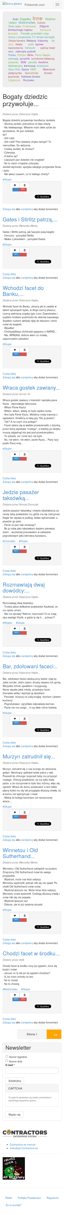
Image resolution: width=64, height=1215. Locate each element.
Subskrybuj (15, 1080)
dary (10, 44)
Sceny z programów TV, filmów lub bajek (31, 37)
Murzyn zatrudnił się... (29, 756)
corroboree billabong (42, 58)
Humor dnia (15, 1061)
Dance (25, 69)
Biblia (30, 55)
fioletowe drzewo (30, 76)
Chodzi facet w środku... (31, 953)
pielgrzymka (15, 73)
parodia (32, 62)
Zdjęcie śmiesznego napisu (28, 28)
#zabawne (43, 66)
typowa (39, 44)
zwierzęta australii (25, 51)
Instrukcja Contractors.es (24, 1148)
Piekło (8, 1198)
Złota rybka (14, 26)
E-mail (10, 1065)
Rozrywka (28, 80)
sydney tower (47, 48)
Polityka (21, 55)
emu (10, 51)
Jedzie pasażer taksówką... (21, 495)
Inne (37, 18)
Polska (12, 55)
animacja (13, 58)
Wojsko (8, 622)
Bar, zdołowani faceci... (30, 666)
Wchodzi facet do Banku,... (23, 291)
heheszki (30, 48)
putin (31, 44)
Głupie (8, 179)
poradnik (25, 58)
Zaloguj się (9, 209)
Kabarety (43, 40)
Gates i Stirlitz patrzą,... (30, 219)
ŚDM (23, 62)
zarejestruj (27, 209)
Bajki (15, 19)
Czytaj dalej (9, 274)
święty (18, 44)
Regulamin (53, 1198)
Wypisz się (14, 1114)
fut (53, 40)
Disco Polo (14, 69)
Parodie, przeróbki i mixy (35, 33)
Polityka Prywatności (29, 1198)
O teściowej (29, 26)
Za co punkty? (14, 1205)
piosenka (13, 62)
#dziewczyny (15, 66)
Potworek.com (35, 4)
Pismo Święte (42, 55)
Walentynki (49, 69)
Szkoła (41, 22)
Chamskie (9, 541)
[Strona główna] (12, 3)
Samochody (31, 73)
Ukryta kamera (16, 40)
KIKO (33, 69)
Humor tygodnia (18, 1057)
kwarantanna (15, 48)
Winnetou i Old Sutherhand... (20, 853)
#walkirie (43, 62)
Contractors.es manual (22, 1144)
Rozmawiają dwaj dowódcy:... (24, 587)
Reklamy (31, 40)
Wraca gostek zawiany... (31, 387)
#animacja (30, 66)
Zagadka (25, 19)
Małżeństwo (27, 22)
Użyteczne (14, 80)
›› (56, 1034)
